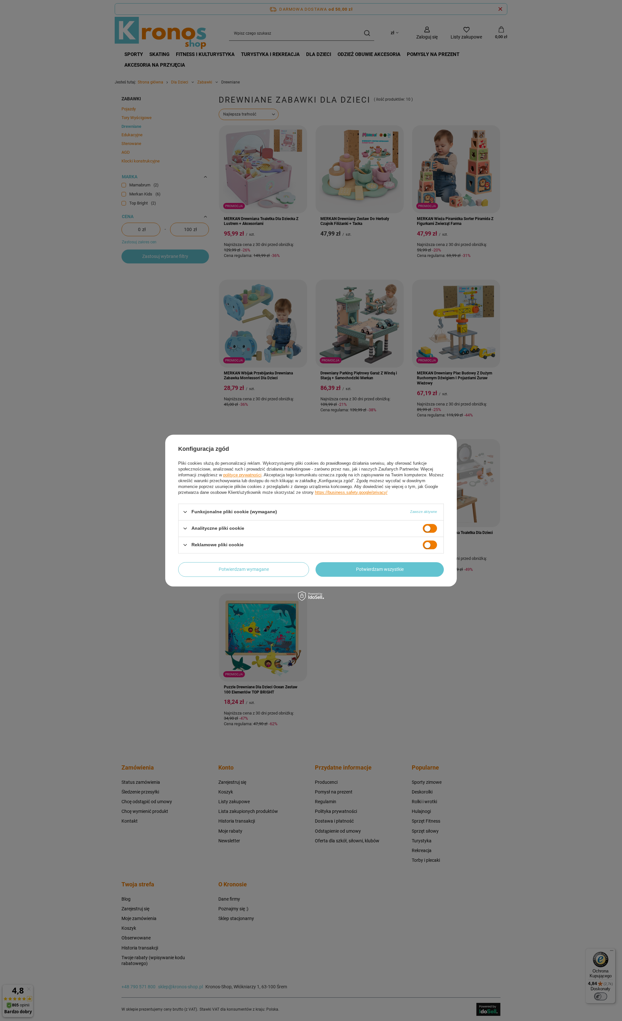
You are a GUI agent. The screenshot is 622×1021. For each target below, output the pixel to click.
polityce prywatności (242, 474)
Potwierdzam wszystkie (380, 569)
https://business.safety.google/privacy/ (351, 492)
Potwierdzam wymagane (244, 569)
